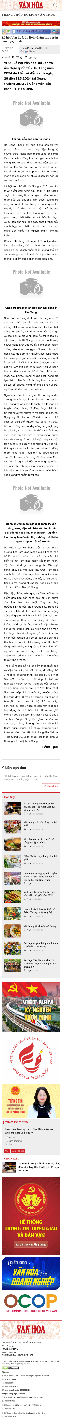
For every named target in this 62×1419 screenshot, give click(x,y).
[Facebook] (13, 57)
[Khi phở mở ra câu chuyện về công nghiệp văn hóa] (12, 844)
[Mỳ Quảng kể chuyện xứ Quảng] (12, 930)
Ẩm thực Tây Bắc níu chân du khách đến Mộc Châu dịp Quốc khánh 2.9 (40, 963)
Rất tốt (12, 1137)
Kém (11, 1144)
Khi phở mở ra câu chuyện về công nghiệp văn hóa (39, 840)
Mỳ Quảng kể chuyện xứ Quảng (40, 926)
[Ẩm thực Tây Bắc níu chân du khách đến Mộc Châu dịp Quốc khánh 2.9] (12, 965)
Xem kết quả (18, 1150)
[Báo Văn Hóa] (31, 1329)
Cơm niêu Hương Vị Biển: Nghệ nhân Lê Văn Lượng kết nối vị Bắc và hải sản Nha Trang (40, 876)
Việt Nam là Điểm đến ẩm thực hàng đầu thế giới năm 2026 (40, 893)
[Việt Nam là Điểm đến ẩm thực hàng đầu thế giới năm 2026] (12, 896)
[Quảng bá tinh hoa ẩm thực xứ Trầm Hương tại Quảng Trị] (12, 913)
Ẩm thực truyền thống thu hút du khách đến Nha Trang (41, 944)
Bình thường (15, 1140)
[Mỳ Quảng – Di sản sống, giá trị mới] (12, 826)
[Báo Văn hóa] (31, 4)
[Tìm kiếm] (55, 5)
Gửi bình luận (51, 786)
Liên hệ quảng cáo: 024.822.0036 (17, 1390)
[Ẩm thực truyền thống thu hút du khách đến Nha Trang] (12, 948)
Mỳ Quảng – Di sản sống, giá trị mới (40, 823)
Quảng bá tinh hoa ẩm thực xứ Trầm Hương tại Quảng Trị (39, 910)
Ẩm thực (27, 814)
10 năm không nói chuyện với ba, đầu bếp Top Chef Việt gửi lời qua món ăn (39, 807)
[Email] (17, 57)
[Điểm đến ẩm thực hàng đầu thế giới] (12, 861)
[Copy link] (21, 57)
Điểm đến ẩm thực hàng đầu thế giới (40, 857)
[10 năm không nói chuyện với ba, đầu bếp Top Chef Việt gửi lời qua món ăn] (12, 808)
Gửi (7, 1150)
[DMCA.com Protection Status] (10, 1368)
